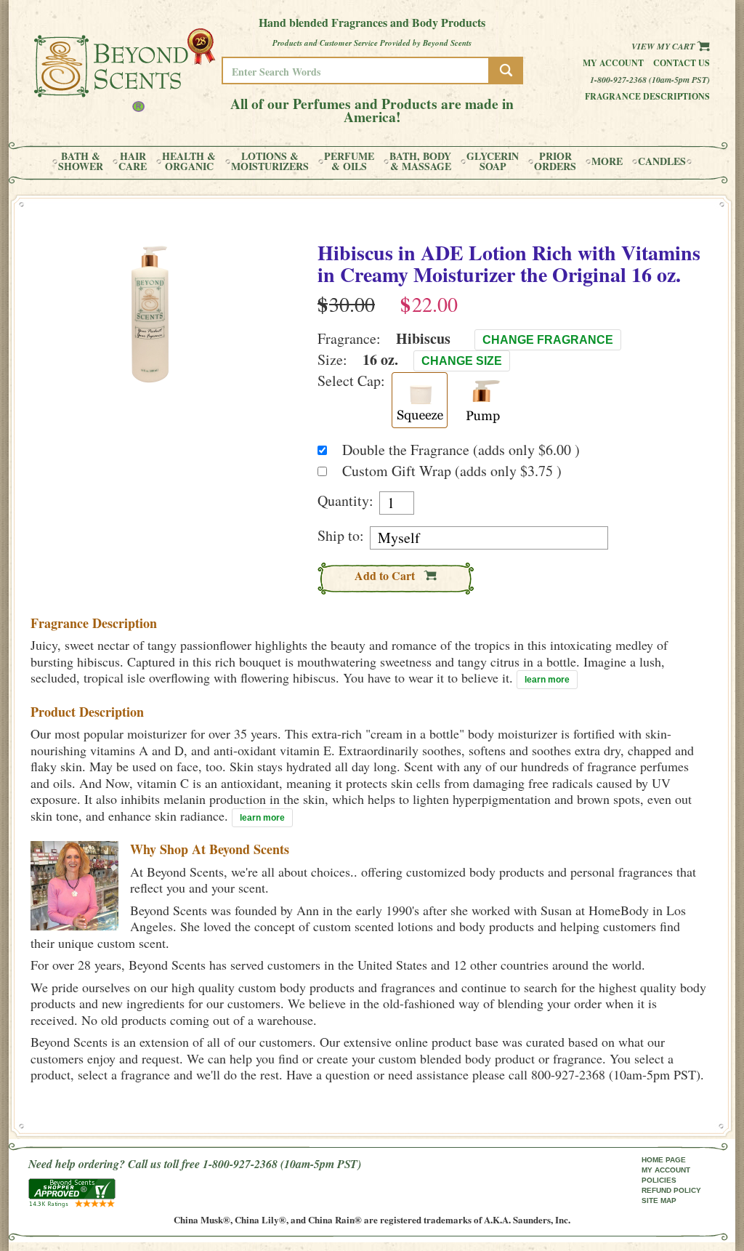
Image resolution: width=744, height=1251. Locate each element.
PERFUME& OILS (349, 161)
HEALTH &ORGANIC (189, 161)
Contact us (681, 63)
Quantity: (345, 500)
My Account (613, 63)
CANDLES (662, 161)
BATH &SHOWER (80, 161)
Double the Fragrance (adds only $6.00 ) (461, 449)
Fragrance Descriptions (647, 96)
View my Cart (664, 46)
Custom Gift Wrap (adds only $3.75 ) (452, 470)
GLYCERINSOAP (492, 161)
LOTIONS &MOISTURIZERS (270, 161)
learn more (547, 680)
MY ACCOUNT (666, 1170)
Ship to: (341, 535)
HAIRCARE (132, 161)
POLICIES (659, 1180)
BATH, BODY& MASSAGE (420, 161)
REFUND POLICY (671, 1190)
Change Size (461, 361)
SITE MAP (659, 1200)
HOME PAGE (664, 1160)
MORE (607, 161)
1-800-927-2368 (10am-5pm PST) (650, 79)
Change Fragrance (547, 340)
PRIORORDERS (555, 161)
